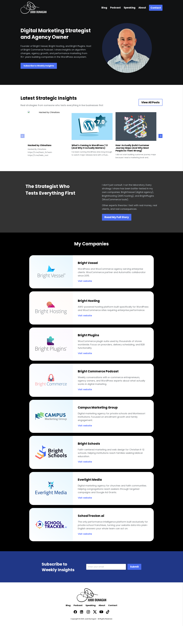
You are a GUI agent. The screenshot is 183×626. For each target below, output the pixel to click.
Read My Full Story (116, 217)
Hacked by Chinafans (39, 145)
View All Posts (150, 102)
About (102, 605)
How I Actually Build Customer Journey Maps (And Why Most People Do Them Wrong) (132, 148)
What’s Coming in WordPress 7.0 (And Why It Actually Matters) (90, 146)
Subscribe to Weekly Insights (39, 65)
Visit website (85, 281)
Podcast (78, 605)
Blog (68, 605)
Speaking (91, 605)
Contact (112, 605)
